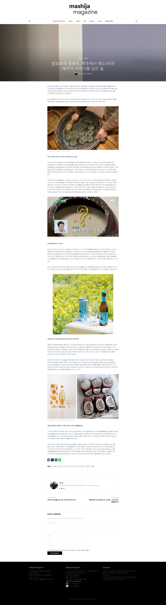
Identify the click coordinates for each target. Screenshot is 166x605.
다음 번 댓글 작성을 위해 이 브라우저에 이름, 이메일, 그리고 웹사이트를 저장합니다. (70, 550)
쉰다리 (71, 466)
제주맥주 (87, 466)
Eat (85, 21)
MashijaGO (109, 21)
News (71, 21)
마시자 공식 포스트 (74, 583)
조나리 (80, 73)
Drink (78, 21)
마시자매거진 (65, 466)
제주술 (92, 466)
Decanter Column (59, 21)
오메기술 (77, 466)
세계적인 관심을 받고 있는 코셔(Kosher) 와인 (61, 500)
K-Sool (85, 58)
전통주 (82, 466)
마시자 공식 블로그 (74, 586)
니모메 (59, 466)
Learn (100, 21)
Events (91, 21)
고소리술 (54, 466)
